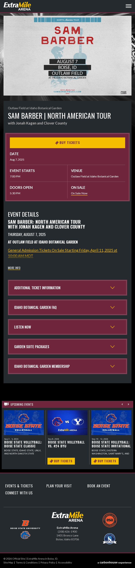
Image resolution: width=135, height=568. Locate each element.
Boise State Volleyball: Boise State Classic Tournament (23, 444)
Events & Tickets (19, 485)
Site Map (8, 562)
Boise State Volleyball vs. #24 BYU (66, 444)
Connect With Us (19, 492)
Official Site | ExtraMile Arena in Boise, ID (18, 6)
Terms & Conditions (27, 562)
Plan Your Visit (59, 485)
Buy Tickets (70, 142)
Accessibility (65, 562)
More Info (14, 268)
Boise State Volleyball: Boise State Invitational (111, 444)
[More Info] (24, 422)
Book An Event (98, 485)
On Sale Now (79, 193)
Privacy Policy (47, 562)
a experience (114, 562)
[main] (67, 244)
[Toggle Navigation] (128, 6)
